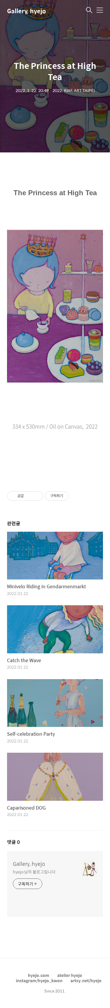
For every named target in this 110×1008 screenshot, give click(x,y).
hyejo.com (38, 975)
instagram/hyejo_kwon (39, 980)
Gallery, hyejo (26, 10)
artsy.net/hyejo (85, 980)
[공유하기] (29, 496)
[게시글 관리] (36, 496)
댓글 (13, 842)
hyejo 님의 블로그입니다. (34, 871)
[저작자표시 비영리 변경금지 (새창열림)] (76, 496)
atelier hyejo (69, 975)
